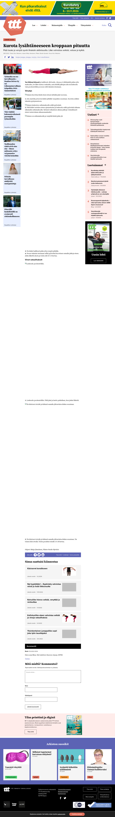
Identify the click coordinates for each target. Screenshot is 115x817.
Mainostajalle (57, 25)
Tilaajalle (71, 25)
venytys (34, 57)
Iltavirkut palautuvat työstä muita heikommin (99, 182)
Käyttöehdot (62, 794)
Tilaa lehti (75, 18)
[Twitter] (110, 18)
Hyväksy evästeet (77, 814)
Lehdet (43, 25)
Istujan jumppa (20, 57)
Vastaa (27, 659)
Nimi (26, 686)
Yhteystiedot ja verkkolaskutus (104, 796)
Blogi (90, 777)
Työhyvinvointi (11, 777)
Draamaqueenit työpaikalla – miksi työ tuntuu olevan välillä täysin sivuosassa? (100, 203)
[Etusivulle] (15, 24)
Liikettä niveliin (9, 40)
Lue (33, 25)
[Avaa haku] (110, 25)
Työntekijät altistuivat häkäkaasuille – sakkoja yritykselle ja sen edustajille (100, 192)
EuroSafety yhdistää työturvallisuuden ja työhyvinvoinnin (97, 173)
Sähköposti (28, 695)
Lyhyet (36, 777)
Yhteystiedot (86, 25)
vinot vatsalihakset (43, 57)
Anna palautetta (74, 555)
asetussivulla (61, 814)
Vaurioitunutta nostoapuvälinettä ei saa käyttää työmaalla (99, 213)
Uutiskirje (65, 555)
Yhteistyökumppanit (64, 789)
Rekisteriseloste (63, 792)
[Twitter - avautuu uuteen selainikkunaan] (65, 798)
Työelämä (64, 777)
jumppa (28, 57)
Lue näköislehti (98, 261)
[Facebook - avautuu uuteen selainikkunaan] (60, 798)
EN (92, 18)
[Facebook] (107, 18)
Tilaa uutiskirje (84, 18)
